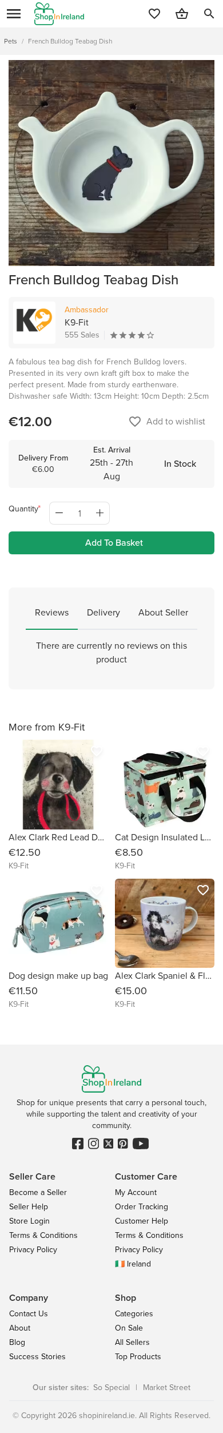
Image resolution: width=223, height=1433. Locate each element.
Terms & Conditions (43, 1235)
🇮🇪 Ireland (133, 1264)
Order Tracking (141, 1207)
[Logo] (59, 13)
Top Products (138, 1357)
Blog (17, 1342)
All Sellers (132, 1342)
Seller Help (28, 1207)
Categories (134, 1314)
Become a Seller (38, 1192)
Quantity (23, 509)
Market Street (166, 1388)
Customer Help (141, 1221)
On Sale (129, 1328)
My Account (136, 1192)
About (19, 1328)
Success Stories (37, 1357)
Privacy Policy (33, 1250)
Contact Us (28, 1314)
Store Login (29, 1221)
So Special (111, 1388)
